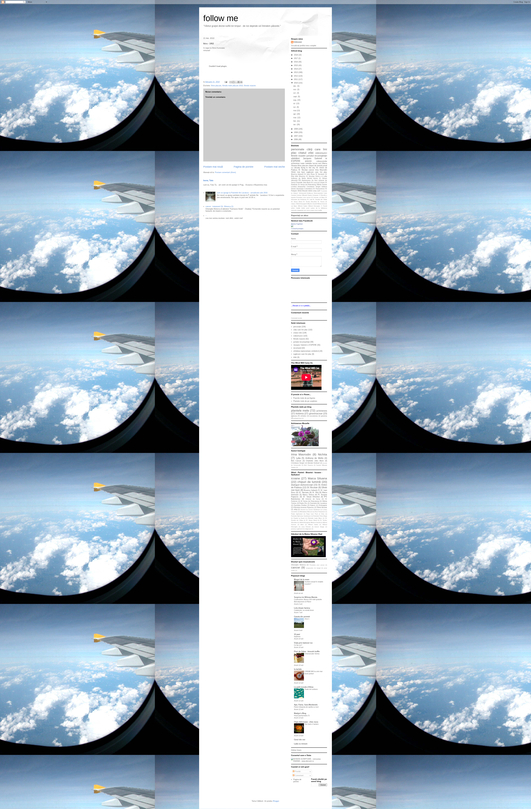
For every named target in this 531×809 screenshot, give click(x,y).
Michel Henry (312, 178)
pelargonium (297, 418)
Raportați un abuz (299, 215)
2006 (296, 139)
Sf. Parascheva (319, 189)
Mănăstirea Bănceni (306, 511)
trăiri (296, 176)
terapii (319, 568)
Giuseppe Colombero (304, 189)
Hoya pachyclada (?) (302, 716)
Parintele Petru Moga (320, 516)
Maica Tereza (308, 495)
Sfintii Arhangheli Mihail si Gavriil (306, 204)
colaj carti (316, 191)
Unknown (298, 42)
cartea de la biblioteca (319, 208)
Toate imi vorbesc (311, 689)
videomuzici (321, 153)
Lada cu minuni (300, 744)
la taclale (298, 669)
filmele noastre (250, 86)
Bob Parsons (308, 465)
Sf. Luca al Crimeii (318, 182)
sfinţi (295, 509)
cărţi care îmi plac (300, 330)
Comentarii (299, 775)
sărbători (295, 158)
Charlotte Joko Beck (303, 182)
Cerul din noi (299, 740)
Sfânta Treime (322, 184)
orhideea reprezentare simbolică (306, 351)
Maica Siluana (317, 478)
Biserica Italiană (297, 174)
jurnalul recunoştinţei (316, 156)
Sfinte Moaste (302, 191)
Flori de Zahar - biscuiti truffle (307, 651)
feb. (295, 121)
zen (305, 210)
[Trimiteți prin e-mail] (230, 82)
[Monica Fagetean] (292, 226)
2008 (296, 132)
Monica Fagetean (297, 224)
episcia (294, 416)
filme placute (216, 86)
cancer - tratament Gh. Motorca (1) (219, 206)
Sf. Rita (315, 492)
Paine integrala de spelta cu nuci (306, 707)
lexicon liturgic (319, 527)
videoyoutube (321, 161)
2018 (296, 55)
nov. (295, 89)
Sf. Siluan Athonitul (311, 497)
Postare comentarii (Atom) (225, 172)
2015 (296, 65)
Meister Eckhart (313, 463)
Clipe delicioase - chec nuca (306, 722)
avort (307, 208)
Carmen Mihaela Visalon (304, 195)
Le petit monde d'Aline (303, 687)
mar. (295, 118)
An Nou (315, 180)
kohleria (300, 413)
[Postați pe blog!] (233, 82)
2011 (296, 79)
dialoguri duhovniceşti (302, 485)
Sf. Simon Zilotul (296, 201)
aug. (295, 100)
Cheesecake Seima (312, 654)
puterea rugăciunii (297, 529)
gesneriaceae (315, 413)
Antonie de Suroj (312, 499)
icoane (295, 478)
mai (295, 110)
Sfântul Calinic (302, 206)
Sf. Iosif (309, 199)
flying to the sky (308, 168)
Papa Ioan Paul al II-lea (315, 514)
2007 (296, 136)
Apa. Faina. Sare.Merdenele (305, 705)
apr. (295, 114)
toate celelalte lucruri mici (311, 163)
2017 (296, 58)
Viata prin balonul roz (303, 643)
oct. (295, 93)
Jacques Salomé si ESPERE (305, 345)
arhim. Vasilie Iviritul (298, 208)
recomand (297, 348)
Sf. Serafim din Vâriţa (320, 199)
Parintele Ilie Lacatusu (318, 503)
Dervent (303, 509)
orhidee (303, 416)
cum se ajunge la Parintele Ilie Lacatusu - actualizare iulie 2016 (242, 193)
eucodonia (314, 416)
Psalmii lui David (299, 518)
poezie (308, 161)
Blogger (276, 801)
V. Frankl (324, 206)
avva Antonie (306, 527)
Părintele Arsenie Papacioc (304, 507)
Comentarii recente (296, 318)
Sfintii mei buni (298, 172)
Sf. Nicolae (303, 170)
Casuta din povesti (302, 617)
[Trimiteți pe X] (236, 82)
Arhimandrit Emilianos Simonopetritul (311, 193)
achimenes (295, 163)
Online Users (296, 750)
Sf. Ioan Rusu (309, 174)
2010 (296, 83)
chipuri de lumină (315, 166)
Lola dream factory (302, 608)
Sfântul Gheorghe (314, 206)
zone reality (318, 210)
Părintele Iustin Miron (315, 518)
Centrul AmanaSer (298, 187)
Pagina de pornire (243, 166)
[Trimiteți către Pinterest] (241, 82)
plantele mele (300, 410)
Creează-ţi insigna (297, 228)
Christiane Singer (314, 187)
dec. (295, 86)
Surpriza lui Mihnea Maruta (305, 597)
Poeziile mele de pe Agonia (304, 398)
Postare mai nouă (213, 166)
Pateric (312, 505)
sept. (295, 96)
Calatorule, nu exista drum (304, 610)
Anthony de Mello (298, 178)
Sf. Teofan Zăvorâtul (310, 201)
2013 (296, 72)
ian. (295, 124)
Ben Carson (296, 461)
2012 (296, 76)
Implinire (297, 637)
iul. (294, 103)
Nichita (322, 454)
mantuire (294, 210)
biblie (310, 191)
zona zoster (310, 210)
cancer (311, 170)
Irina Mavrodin (321, 170)
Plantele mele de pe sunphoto (305, 401)
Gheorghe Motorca (298, 565)
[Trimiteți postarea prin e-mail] (226, 82)
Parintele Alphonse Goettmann (301, 516)
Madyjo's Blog (300, 713)
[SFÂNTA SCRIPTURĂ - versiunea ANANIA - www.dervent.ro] (309, 761)
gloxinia (324, 416)
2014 (296, 69)
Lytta (325, 176)
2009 (296, 129)
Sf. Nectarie (319, 174)
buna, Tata (208, 180)
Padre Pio (303, 503)
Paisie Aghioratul (296, 514)
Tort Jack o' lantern (312, 724)
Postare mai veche (274, 166)
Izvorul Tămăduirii (314, 509)
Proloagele (323, 505)
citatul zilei (305, 152)
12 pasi (297, 634)
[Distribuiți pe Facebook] (238, 82)
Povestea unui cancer (303, 197)
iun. (295, 107)
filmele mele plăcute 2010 (232, 86)
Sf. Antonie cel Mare (318, 197)
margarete (300, 210)
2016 (296, 62)
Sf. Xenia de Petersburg (307, 184)
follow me (220, 18)
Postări (297, 771)
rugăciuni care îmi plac (316, 172)
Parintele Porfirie (300, 505)
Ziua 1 (307, 619)
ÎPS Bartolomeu (305, 180)
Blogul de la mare (301, 579)
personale (297, 149)
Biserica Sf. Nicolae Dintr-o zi (311, 176)
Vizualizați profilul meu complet (303, 46)
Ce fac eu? (298, 645)
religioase (308, 529)
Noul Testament (320, 511)
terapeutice (309, 568)
